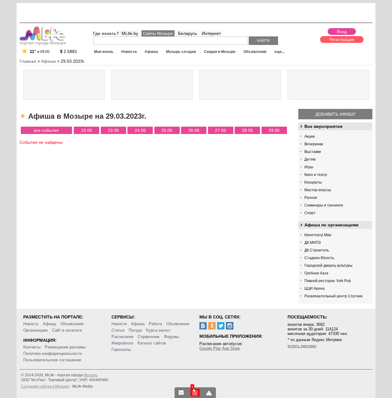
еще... (279, 52)
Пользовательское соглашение (52, 360)
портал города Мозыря (43, 42)
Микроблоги (122, 343)
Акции (309, 136)
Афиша (151, 52)
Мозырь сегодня (181, 52)
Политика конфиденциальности (52, 353)
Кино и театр (315, 175)
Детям (309, 159)
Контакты (31, 347)
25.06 (166, 130)
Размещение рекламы (65, 347)
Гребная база (316, 273)
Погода (135, 330)
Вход (342, 31)
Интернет (211, 33)
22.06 (86, 130)
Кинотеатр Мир (317, 235)
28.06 (247, 130)
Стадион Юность (319, 258)
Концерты (313, 182)
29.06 (274, 130)
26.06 (193, 130)
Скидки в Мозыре (220, 52)
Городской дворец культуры (328, 265)
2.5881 (68, 51)
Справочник (149, 336)
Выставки (312, 152)
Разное (310, 197)
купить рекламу (302, 346)
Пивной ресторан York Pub (327, 281)
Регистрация (341, 39)
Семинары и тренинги (323, 205)
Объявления (254, 52)
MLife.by (130, 33)
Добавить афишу (335, 114)
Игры (308, 167)
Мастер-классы (317, 190)
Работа (155, 324)
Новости (129, 52)
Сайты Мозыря (158, 33)
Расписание (122, 336)
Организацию (35, 330)
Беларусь (187, 33)
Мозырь (90, 375)
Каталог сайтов (152, 343)
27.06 (220, 130)
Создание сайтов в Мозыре (45, 386)
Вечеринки (313, 144)
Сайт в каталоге (67, 330)
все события (46, 130)
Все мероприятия (323, 126)
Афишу (49, 324)
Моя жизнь (103, 52)
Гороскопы (121, 349)
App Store (231, 348)
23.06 (113, 130)
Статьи (117, 330)
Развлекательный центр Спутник (333, 296)
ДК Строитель (316, 250)
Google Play (210, 348)
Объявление (72, 324)
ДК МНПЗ (312, 242)
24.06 (140, 130)
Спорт (309, 213)
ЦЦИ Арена (314, 288)
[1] (195, 392)
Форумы (171, 336)
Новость (31, 324)
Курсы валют (158, 330)
